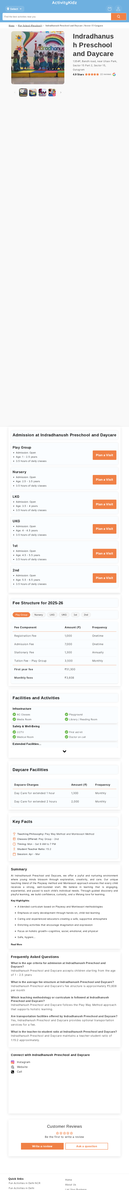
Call (19, 1071)
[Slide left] (14, 92)
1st (75, 614)
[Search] (118, 16)
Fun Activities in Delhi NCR (24, 1183)
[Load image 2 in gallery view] (42, 92)
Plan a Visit (104, 455)
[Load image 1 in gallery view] (33, 92)
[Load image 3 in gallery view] (52, 92)
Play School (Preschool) (30, 25)
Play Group (21, 614)
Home (11, 25)
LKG (52, 614)
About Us (70, 1184)
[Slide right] (60, 92)
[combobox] (57, 16)
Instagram (23, 1062)
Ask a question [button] (86, 1146)
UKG (64, 614)
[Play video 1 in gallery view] (23, 92)
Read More (16, 944)
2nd (86, 614)
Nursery (38, 614)
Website (22, 1067)
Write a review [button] (42, 1146)
